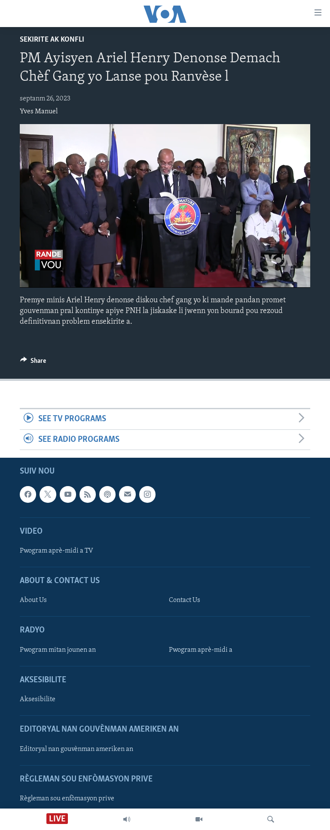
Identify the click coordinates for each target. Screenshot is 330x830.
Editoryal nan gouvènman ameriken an (76, 748)
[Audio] (127, 819)
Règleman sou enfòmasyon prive (67, 798)
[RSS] (87, 494)
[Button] (33, 363)
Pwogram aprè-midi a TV (56, 550)
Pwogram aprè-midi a (200, 650)
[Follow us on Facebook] (28, 494)
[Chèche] (271, 819)
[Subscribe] (127, 494)
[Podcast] (107, 494)
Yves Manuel (39, 111)
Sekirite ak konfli (52, 40)
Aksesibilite (37, 699)
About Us (33, 600)
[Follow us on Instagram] (147, 494)
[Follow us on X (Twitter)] (48, 494)
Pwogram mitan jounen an (58, 650)
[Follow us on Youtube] (68, 494)
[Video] (199, 819)
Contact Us (184, 600)
